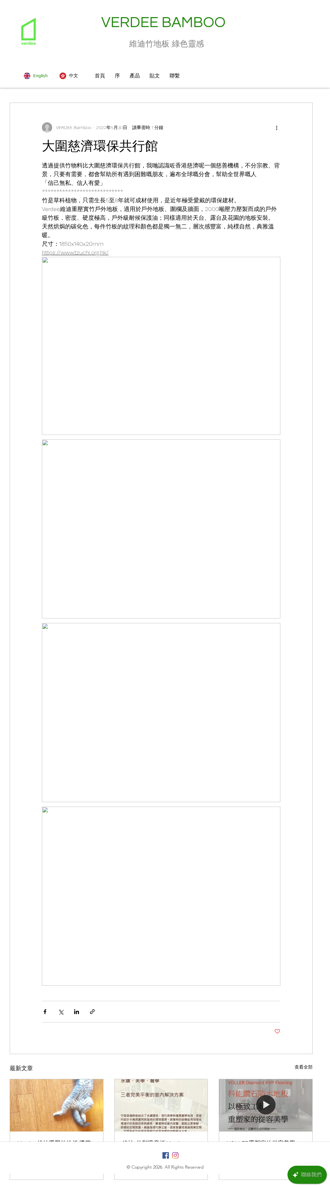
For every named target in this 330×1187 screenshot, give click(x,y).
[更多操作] (276, 127)
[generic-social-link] (165, 1155)
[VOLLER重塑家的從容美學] (265, 1105)
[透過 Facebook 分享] (45, 1012)
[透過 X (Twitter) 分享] (61, 1012)
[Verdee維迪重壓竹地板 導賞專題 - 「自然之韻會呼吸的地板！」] (56, 1105)
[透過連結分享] (92, 1012)
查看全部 (304, 1067)
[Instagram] (175, 1155)
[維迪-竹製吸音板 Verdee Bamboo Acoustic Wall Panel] (161, 1105)
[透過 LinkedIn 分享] (76, 1012)
